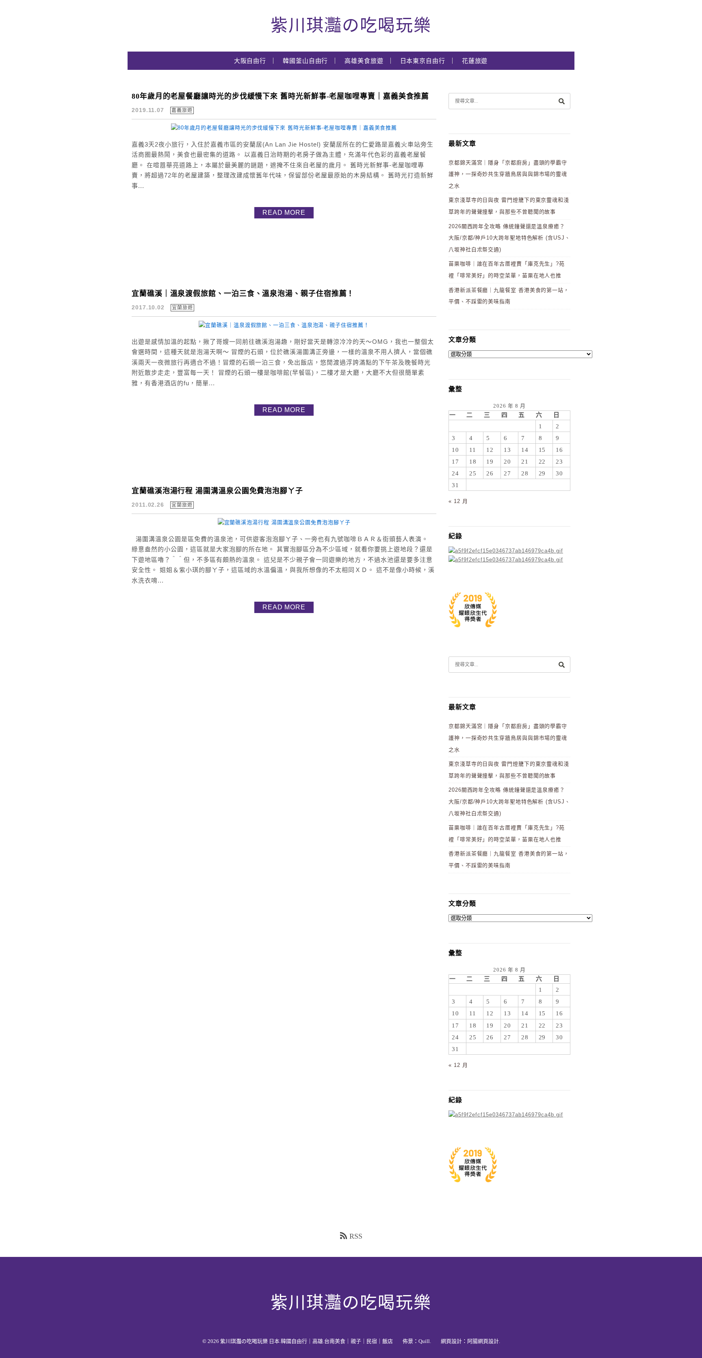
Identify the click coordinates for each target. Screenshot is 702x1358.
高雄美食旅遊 (363, 61)
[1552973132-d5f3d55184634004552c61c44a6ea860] (472, 631)
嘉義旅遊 (182, 110)
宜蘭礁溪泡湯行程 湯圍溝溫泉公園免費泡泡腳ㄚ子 (217, 491)
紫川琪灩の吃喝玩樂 (351, 25)
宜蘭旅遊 (182, 308)
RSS (355, 1236)
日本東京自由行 (422, 61)
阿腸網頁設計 (483, 1341)
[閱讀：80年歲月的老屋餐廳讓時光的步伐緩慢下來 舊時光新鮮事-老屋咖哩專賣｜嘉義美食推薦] (284, 128)
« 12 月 (458, 501)
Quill (424, 1341)
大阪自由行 (250, 61)
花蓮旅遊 (475, 61)
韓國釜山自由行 (305, 61)
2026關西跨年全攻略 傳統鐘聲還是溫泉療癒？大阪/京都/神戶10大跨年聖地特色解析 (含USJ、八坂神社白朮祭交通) (509, 238)
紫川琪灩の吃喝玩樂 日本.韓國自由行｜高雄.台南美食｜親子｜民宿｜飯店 (306, 1341)
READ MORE (284, 212)
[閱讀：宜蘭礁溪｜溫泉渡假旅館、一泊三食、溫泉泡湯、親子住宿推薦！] (284, 325)
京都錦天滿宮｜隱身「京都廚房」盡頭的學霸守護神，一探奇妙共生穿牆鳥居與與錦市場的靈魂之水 (507, 174)
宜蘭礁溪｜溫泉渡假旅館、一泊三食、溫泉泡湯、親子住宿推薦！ (243, 293)
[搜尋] (561, 101)
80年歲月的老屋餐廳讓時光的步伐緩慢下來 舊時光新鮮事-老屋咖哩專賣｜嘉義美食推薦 (280, 96)
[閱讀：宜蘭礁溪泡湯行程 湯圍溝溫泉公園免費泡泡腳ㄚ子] (284, 522)
